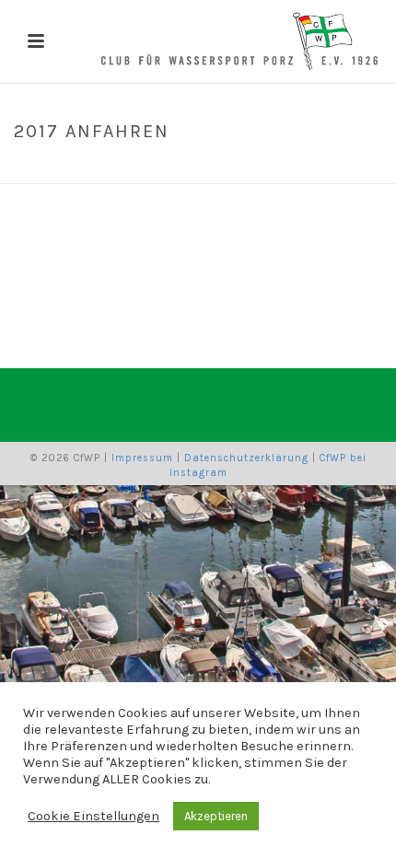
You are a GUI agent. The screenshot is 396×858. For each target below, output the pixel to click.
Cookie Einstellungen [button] (93, 816)
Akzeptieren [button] (216, 816)
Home (150, 170)
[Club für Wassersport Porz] (239, 41)
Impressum (142, 458)
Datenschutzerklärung (246, 458)
